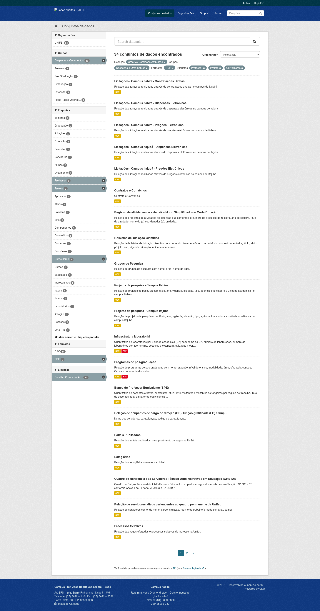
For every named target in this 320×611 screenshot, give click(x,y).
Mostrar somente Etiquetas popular (77, 337)
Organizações (186, 13)
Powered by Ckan (255, 588)
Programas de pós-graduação (135, 362)
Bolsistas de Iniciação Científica (136, 238)
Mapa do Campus (68, 603)
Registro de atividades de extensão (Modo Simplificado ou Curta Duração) (166, 212)
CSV (117, 92)
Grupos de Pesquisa (128, 263)
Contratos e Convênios (130, 190)
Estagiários (122, 457)
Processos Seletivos (128, 526)
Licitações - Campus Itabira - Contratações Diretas (149, 81)
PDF (124, 351)
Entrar (246, 3)
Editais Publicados (127, 435)
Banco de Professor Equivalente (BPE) (141, 387)
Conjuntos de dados (160, 13)
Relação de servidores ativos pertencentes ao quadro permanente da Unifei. (167, 504)
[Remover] (164, 61)
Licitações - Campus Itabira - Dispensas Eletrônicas (150, 103)
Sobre (217, 13)
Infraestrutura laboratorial (132, 336)
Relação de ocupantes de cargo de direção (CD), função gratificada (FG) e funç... (170, 413)
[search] (255, 41)
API (174, 568)
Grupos (204, 13)
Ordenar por (210, 54)
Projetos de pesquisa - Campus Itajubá (141, 311)
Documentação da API (193, 568)
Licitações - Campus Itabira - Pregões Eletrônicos (149, 125)
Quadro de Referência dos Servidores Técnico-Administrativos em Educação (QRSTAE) (175, 478)
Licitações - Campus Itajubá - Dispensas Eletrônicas (150, 147)
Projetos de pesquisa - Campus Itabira (141, 285)
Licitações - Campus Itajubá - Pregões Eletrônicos (149, 168)
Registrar (259, 3)
